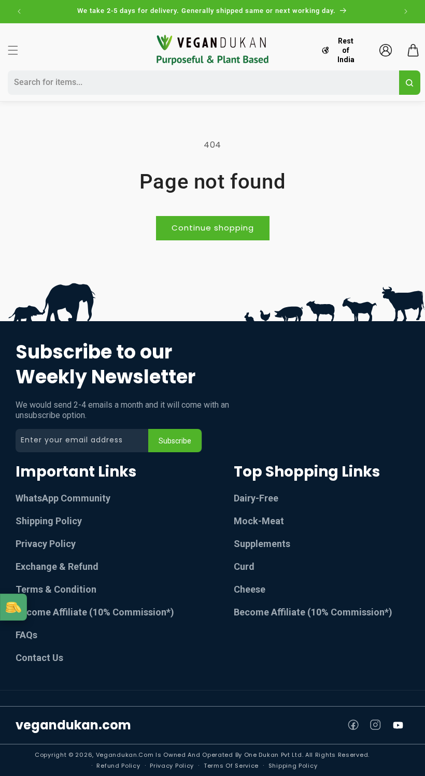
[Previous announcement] (19, 11)
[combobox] (201, 82)
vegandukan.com (73, 725)
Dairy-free (256, 498)
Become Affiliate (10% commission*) (95, 612)
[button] (13, 50)
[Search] (409, 82)
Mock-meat (259, 520)
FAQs (26, 634)
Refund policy (118, 765)
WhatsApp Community (63, 498)
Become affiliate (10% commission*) (313, 612)
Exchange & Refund (57, 566)
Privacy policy (172, 765)
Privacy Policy (46, 543)
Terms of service (231, 765)
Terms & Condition (56, 589)
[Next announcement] (405, 11)
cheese (249, 589)
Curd (244, 566)
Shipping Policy (49, 520)
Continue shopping (213, 227)
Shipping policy (293, 765)
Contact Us (39, 657)
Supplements (262, 543)
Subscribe (175, 441)
